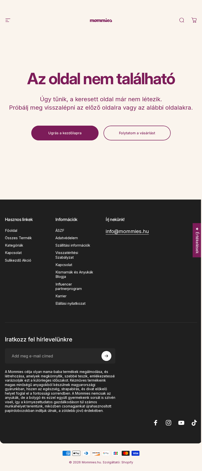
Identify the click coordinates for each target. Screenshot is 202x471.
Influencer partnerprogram (68, 286)
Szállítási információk (72, 245)
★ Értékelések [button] (197, 240)
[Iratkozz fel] (106, 356)
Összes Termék (18, 238)
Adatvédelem (66, 238)
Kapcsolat (13, 253)
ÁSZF (59, 230)
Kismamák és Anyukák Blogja (74, 274)
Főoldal (11, 230)
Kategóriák (14, 245)
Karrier (61, 296)
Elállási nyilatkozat (70, 303)
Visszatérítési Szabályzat (66, 255)
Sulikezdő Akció (18, 260)
